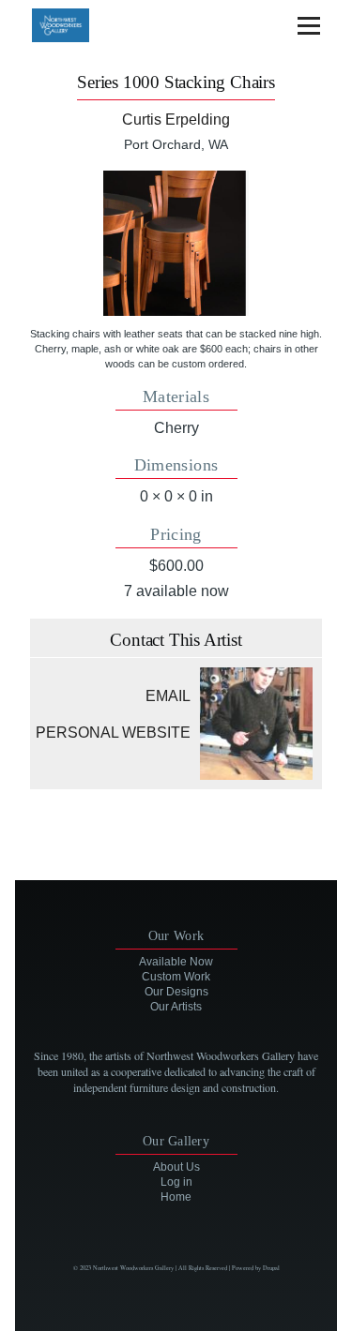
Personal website (113, 732)
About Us (176, 1167)
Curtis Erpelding (176, 119)
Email (168, 696)
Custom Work (176, 976)
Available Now (176, 961)
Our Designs (176, 991)
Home (176, 1197)
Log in (176, 1182)
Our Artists (176, 1006)
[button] (175, 243)
